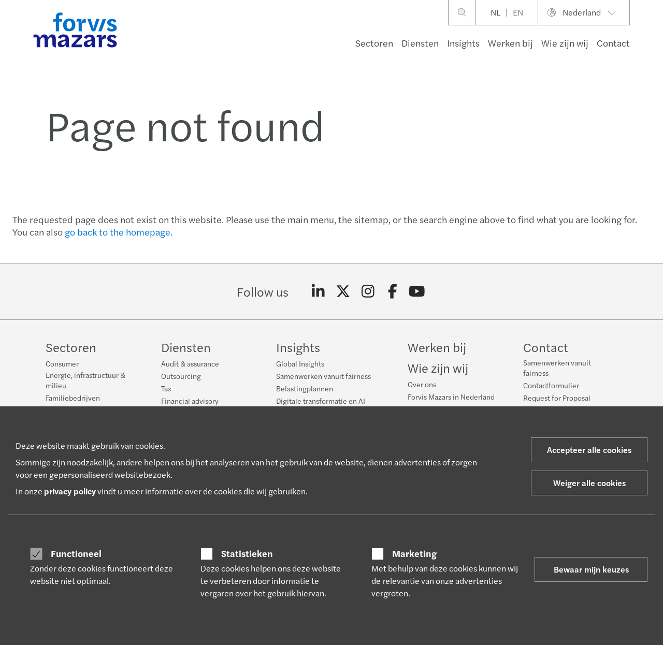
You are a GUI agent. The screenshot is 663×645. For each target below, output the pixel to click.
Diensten (420, 42)
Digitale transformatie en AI (320, 400)
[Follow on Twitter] (343, 291)
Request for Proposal (556, 397)
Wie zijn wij (564, 42)
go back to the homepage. (118, 231)
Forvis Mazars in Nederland (451, 396)
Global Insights (300, 363)
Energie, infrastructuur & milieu (85, 380)
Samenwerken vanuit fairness (323, 376)
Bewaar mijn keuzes (591, 569)
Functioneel (76, 553)
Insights (463, 42)
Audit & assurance (190, 363)
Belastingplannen (304, 388)
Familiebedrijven (73, 397)
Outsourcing (181, 376)
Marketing (414, 553)
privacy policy (70, 491)
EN (518, 12)
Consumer (62, 363)
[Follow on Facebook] (392, 291)
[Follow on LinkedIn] (318, 291)
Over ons (422, 384)
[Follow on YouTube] (417, 291)
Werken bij (510, 42)
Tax (166, 388)
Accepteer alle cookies (589, 450)
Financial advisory (190, 400)
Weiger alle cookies (589, 483)
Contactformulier (551, 385)
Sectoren (374, 42)
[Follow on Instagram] (368, 291)
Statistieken (247, 553)
